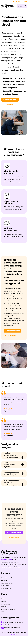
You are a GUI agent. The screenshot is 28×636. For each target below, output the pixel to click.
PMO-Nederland (6, 588)
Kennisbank (4, 601)
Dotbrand (14, 635)
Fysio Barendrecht (7, 578)
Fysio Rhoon (5, 586)
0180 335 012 (19, 1)
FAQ (25, 1)
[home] (7, 6)
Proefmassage (5, 604)
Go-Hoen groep (6, 559)
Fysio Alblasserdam (7, 583)
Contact (4, 607)
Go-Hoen (4, 580)
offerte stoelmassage (8, 609)
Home (3, 599)
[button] (22, 6)
